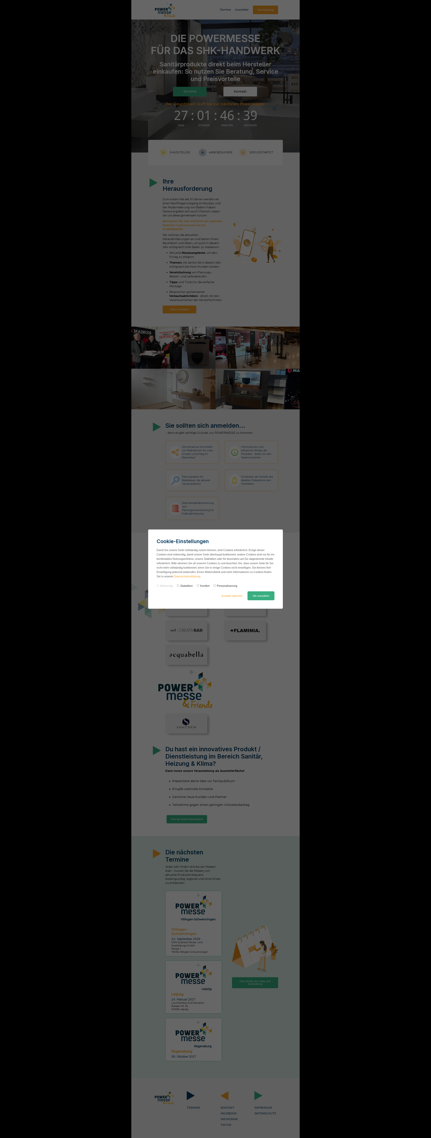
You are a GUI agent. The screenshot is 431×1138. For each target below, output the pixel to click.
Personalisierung (227, 585)
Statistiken (186, 585)
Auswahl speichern (232, 595)
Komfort (204, 585)
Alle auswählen (261, 595)
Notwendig (166, 585)
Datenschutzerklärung (187, 576)
